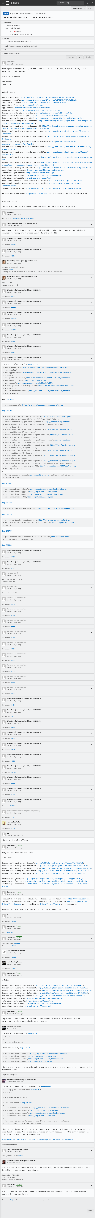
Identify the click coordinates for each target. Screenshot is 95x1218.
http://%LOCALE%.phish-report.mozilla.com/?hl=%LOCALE (60, 873)
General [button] (17, 28)
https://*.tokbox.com (11, 904)
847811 (13, 649)
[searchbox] (70, 3)
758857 (13, 783)
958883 (13, 750)
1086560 (10, 932)
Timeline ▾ (89, 57)
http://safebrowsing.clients (57, 422)
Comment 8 (10, 1029)
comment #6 (33, 1034)
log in (12, 1200)
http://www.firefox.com (33, 105)
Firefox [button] (17, 26)
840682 (13, 296)
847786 (13, 626)
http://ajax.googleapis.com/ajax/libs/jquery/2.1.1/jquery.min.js (54, 879)
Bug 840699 (7, 545)
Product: (10, 26)
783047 (13, 256)
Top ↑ (90, 1211)
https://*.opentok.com (77, 901)
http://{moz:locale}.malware (62, 445)
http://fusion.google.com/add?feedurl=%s (54, 113)
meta (11, 269)
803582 (13, 795)
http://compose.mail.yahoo (62, 522)
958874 (13, 727)
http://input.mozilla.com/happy (40, 173)
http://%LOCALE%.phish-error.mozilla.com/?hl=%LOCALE (59, 863)
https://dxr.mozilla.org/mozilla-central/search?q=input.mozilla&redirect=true (37, 1140)
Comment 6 (10, 975)
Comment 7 (10, 1014)
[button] (89, 3)
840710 (13, 352)
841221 (13, 568)
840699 (13, 330)
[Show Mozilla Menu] (7, 3)
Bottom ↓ (71, 57)
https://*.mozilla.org (50, 904)
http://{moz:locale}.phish (59, 429)
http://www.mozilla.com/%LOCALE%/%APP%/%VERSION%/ (45, 367)
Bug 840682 (7, 411)
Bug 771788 (14, 14)
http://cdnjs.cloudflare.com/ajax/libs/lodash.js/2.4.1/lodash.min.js (56, 881)
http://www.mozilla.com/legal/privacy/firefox (49, 391)
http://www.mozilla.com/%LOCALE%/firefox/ (56, 386)
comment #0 (33, 364)
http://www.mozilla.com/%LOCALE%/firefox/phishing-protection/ (64, 168)
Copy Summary (77, 8)
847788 (13, 604)
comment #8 (46, 1086)
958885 (13, 761)
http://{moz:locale (63, 440)
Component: (9, 28)
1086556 (13, 921)
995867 (13, 828)
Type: (11, 31)
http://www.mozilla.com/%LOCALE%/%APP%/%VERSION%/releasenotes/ (49, 97)
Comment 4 (10, 848)
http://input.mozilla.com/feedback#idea (43, 175)
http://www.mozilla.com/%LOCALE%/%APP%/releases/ (45, 102)
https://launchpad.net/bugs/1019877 (22, 218)
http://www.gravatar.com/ (79, 899)
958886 (13, 772)
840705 (13, 341)
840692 (13, 319)
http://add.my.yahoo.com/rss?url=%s (51, 116)
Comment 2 (10, 359)
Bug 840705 (7, 531)
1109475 (13, 968)
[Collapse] (91, 63)
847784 (13, 615)
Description (10, 64)
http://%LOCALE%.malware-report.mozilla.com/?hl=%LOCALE (63, 871)
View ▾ (90, 8)
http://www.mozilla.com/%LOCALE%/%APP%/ (33, 108)
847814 (13, 671)
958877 (13, 738)
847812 (13, 660)
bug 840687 (10, 399)
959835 (12, 806)
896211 (13, 705)
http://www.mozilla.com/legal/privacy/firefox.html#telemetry (53, 188)
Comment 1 (10, 225)
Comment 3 (10, 835)
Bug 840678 (7, 503)
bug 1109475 (25, 1048)
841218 (13, 557)
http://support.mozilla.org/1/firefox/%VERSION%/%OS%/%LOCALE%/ (49, 100)
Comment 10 (11, 1163)
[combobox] (70, 3)
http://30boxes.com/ (60, 537)
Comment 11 (10, 1186)
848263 (13, 694)
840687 (13, 307)
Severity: (23, 34)
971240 (13, 817)
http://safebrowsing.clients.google (56, 416)
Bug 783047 (7, 483)
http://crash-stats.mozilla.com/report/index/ (40, 110)
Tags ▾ (80, 57)
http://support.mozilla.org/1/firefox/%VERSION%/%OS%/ (47, 373)
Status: (10, 42)
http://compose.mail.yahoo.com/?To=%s (65, 180)
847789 (13, 638)
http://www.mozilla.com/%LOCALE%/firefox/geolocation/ (60, 118)
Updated (9, 214)
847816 (13, 682)
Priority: (10, 34)
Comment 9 (10, 1082)
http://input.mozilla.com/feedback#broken (45, 170)
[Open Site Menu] (3, 3)
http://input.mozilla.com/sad (38, 178)
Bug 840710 (7, 514)
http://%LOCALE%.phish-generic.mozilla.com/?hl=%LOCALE (62, 866)
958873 (13, 716)
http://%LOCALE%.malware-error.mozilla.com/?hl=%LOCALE (66, 868)
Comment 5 (10, 894)
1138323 (13, 957)
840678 (13, 245)
